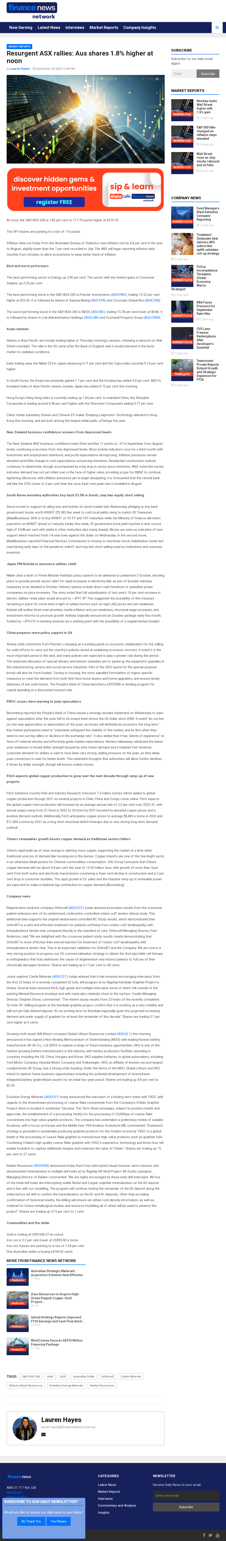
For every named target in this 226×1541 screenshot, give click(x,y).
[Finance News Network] (32, 10)
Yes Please (58, 1521)
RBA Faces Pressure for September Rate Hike (206, 308)
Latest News (49, 27)
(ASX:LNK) (91, 318)
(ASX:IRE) (98, 312)
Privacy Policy (16, 1497)
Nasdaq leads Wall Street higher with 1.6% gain (207, 106)
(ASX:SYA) (98, 300)
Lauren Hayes (61, 1420)
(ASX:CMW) (151, 318)
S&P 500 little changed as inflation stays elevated (207, 133)
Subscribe (208, 74)
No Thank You (31, 1521)
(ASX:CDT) (60, 977)
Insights (103, 1513)
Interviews (75, 27)
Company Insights (139, 27)
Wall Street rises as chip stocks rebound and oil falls (208, 159)
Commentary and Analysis (117, 1506)
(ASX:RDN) (41, 1166)
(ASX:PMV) (119, 295)
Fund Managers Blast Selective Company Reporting (208, 214)
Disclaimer (14, 1492)
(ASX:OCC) (76, 908)
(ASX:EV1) (51, 1097)
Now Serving (20, 27)
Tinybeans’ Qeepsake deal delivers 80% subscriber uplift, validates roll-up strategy (208, 244)
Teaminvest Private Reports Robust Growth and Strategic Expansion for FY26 (208, 370)
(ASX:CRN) (152, 300)
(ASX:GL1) (124, 1034)
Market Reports (104, 27)
